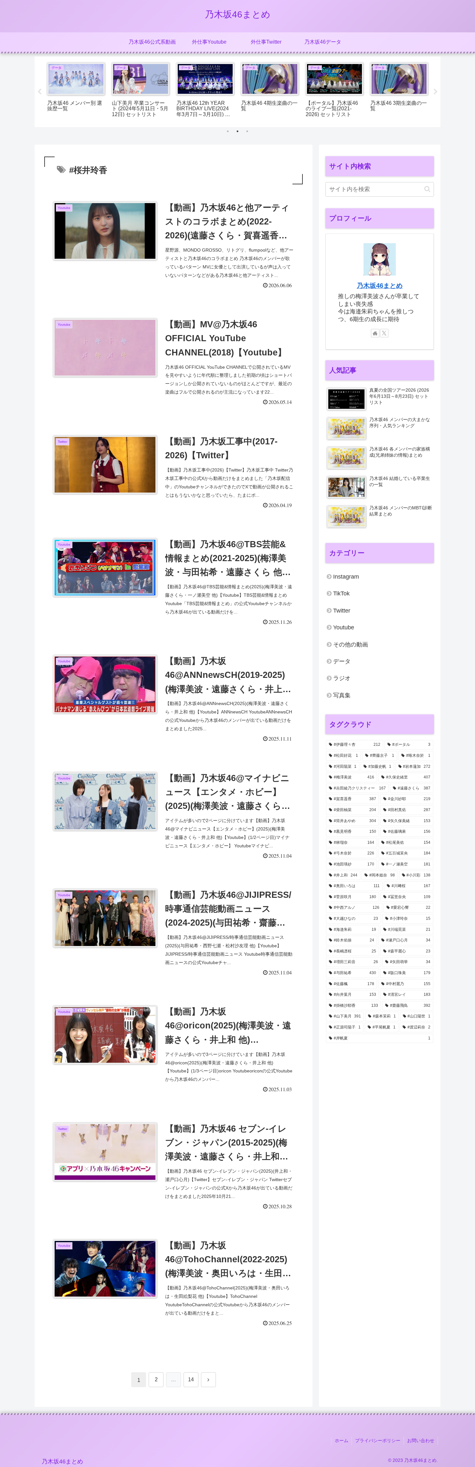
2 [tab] (237, 131)
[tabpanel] (76, 90)
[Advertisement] (379, 1099)
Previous (39, 92)
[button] (427, 189)
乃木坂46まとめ (380, 285)
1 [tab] (228, 131)
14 (191, 1379)
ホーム (341, 1440)
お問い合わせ (420, 1440)
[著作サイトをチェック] (375, 333)
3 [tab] (247, 131)
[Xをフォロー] (384, 333)
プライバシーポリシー (377, 1440)
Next (435, 92)
